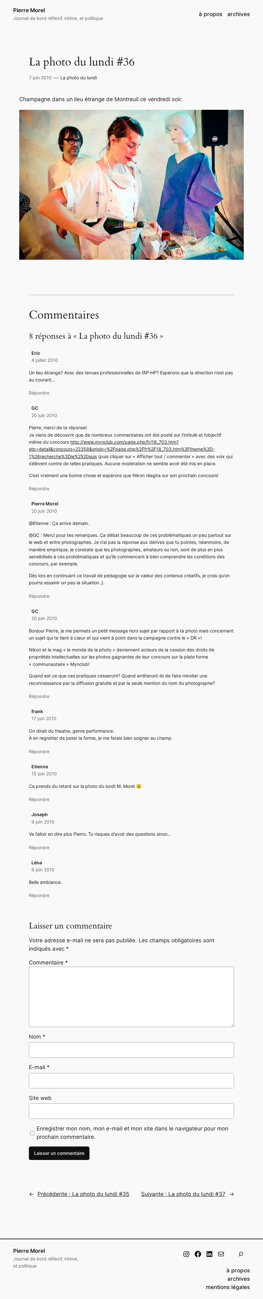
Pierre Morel (29, 10)
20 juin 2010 (44, 415)
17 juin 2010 (43, 718)
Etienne (39, 766)
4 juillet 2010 (44, 360)
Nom (37, 1036)
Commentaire (48, 962)
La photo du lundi (78, 77)
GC (34, 408)
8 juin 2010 (43, 869)
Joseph (39, 814)
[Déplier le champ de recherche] (241, 1254)
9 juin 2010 (43, 821)
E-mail (39, 1067)
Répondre (39, 393)
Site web (40, 1098)
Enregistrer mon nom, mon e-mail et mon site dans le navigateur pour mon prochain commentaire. (132, 1132)
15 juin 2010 (44, 773)
